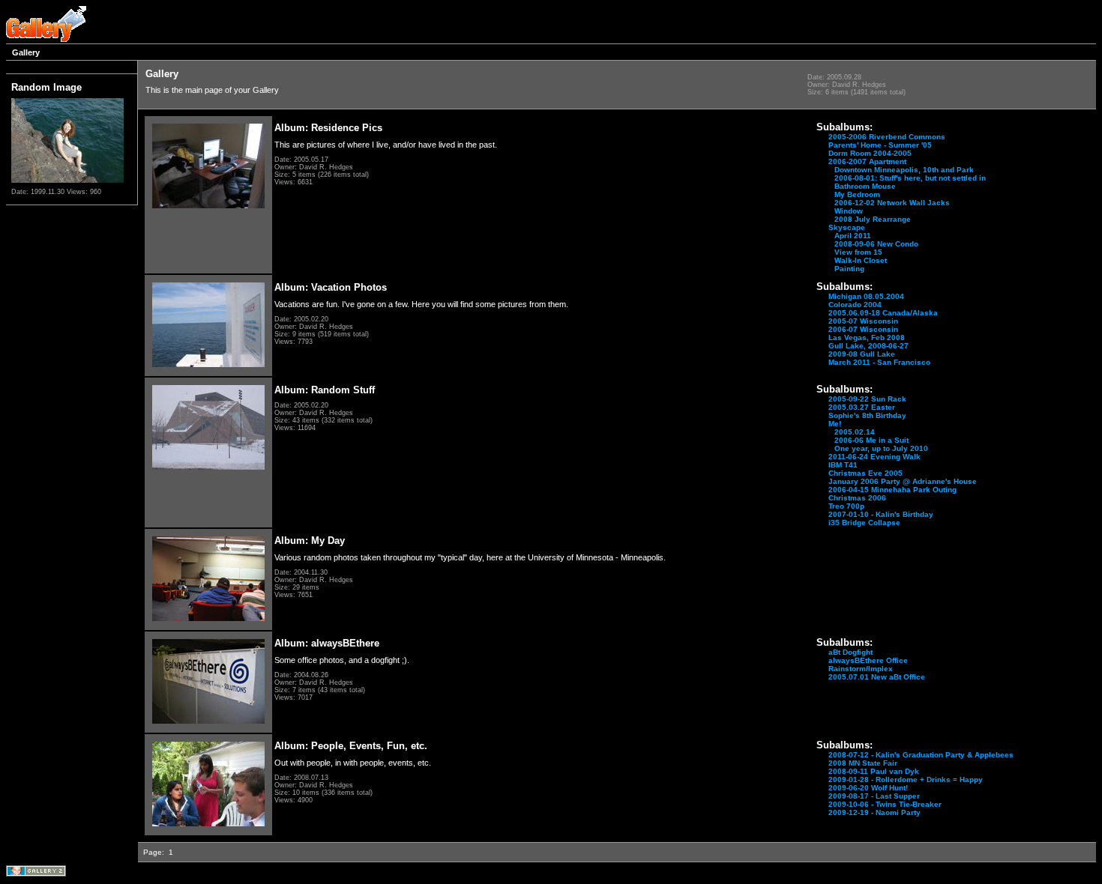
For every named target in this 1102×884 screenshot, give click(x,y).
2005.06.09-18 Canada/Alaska (883, 313)
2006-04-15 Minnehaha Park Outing (892, 489)
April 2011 (852, 235)
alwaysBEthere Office (868, 660)
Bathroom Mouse (865, 186)
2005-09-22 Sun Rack (867, 399)
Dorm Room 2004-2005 (870, 153)
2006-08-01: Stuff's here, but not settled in (910, 178)
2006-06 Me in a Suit (871, 440)
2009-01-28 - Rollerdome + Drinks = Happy (905, 779)
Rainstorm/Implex (860, 668)
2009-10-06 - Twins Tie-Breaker (885, 804)
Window (848, 211)
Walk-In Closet (860, 260)
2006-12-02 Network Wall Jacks (892, 203)
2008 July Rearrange (872, 219)
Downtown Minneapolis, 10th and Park (904, 170)
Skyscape (846, 227)
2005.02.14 (854, 432)
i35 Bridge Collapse (864, 522)
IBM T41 (843, 465)
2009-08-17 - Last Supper (874, 796)
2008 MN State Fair (862, 763)
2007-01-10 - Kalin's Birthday (880, 514)
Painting (849, 268)
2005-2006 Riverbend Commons (886, 137)
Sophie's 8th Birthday (867, 415)
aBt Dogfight (850, 652)
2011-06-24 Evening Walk (874, 456)
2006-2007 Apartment (867, 161)
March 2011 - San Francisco (879, 362)
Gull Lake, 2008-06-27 (868, 346)
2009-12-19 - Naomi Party (874, 812)
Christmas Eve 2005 (865, 473)
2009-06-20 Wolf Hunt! (868, 788)
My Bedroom (857, 194)
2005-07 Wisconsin (863, 321)
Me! (834, 424)
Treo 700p (846, 506)
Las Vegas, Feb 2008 (866, 337)
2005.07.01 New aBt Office (876, 677)
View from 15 (858, 252)
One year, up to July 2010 (881, 448)
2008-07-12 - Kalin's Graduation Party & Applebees (921, 755)
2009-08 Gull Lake (861, 354)
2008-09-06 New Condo (876, 244)
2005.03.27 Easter (861, 407)
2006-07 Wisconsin (863, 329)
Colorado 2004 (855, 304)
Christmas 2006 (857, 498)
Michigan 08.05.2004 (866, 296)
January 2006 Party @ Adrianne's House (902, 481)
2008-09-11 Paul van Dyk (873, 771)
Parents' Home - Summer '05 (880, 145)
